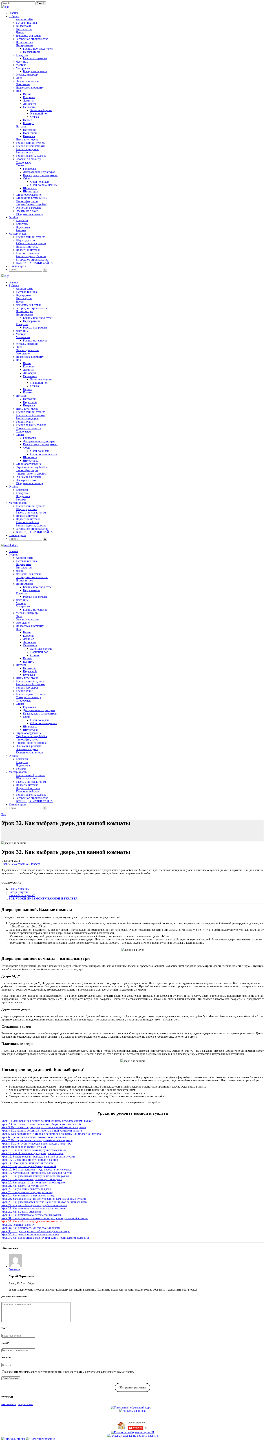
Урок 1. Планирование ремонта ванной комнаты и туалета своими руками (47, 1120)
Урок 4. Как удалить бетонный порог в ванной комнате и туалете (41, 1130)
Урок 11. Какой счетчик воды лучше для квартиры (32, 1153)
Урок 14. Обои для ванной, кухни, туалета (27, 1163)
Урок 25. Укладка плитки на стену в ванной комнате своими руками (43, 1198)
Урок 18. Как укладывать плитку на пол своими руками (35, 1176)
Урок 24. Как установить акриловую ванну (27, 1195)
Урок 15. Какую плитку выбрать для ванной (28, 1166)
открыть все (8, 1404)
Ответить (14, 1269)
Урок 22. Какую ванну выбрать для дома (26, 1188)
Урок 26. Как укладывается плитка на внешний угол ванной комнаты (44, 1201)
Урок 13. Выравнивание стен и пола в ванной (29, 1159)
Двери (5, 863)
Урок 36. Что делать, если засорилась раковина (30, 1234)
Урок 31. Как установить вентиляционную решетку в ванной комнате (44, 1218)
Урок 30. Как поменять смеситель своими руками (31, 1214)
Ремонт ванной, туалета (25, 863)
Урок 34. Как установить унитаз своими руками (31, 1227)
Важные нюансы (19, 888)
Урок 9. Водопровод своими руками (23, 1146)
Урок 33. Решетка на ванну (18, 1224)
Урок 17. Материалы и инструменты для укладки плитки (36, 1172)
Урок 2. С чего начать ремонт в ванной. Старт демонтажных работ (42, 1124)
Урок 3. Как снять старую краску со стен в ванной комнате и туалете (43, 1127)
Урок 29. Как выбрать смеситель (21, 1211)
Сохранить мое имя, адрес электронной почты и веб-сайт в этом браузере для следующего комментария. (69, 1371)
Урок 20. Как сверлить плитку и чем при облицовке (33, 1182)
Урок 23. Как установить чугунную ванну (27, 1192)
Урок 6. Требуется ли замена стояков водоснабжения (33, 1137)
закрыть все (25, 1404)
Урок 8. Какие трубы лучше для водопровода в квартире (36, 1143)
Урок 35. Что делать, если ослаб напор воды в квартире (35, 1231)
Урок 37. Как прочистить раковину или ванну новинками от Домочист (45, 1237)
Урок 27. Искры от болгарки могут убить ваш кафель (34, 1205)
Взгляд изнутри (18, 892)
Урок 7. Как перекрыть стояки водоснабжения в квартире (36, 1140)
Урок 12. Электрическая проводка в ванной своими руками (38, 1156)
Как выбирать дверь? (22, 895)
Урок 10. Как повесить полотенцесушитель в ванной (34, 1150)
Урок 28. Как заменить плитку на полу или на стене (33, 1208)
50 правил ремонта (132, 1387)
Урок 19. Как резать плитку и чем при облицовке (31, 1179)
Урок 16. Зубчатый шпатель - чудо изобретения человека (36, 1169)
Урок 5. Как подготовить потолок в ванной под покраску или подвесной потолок (51, 1133)
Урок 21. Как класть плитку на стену (24, 1185)
